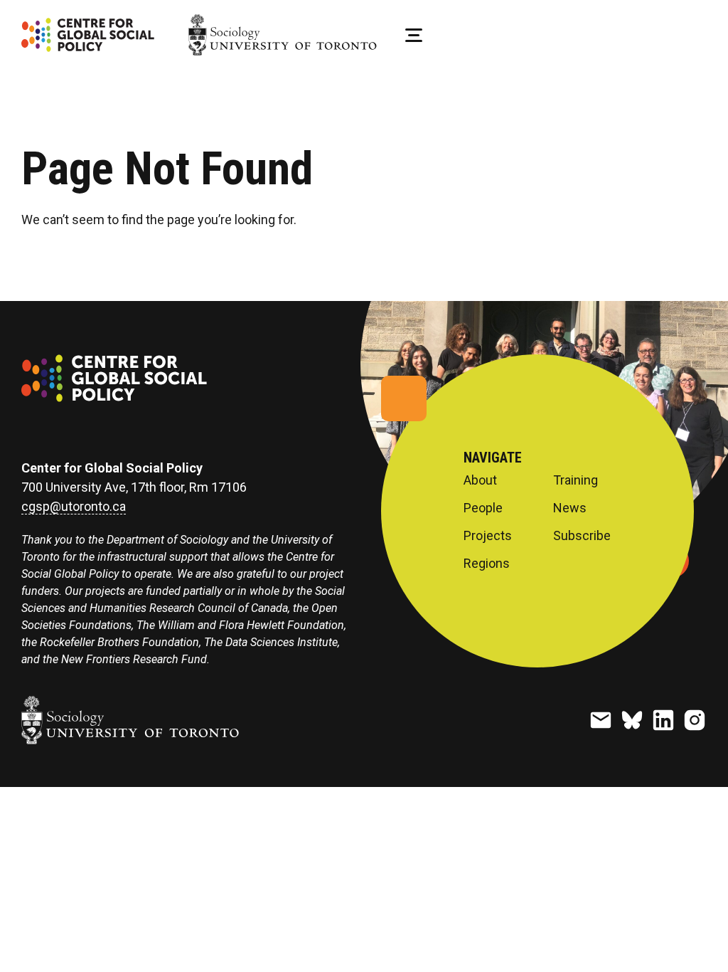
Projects (488, 535)
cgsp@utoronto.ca (73, 506)
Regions (487, 563)
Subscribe (582, 535)
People (483, 508)
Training (575, 480)
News (570, 508)
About (480, 480)
